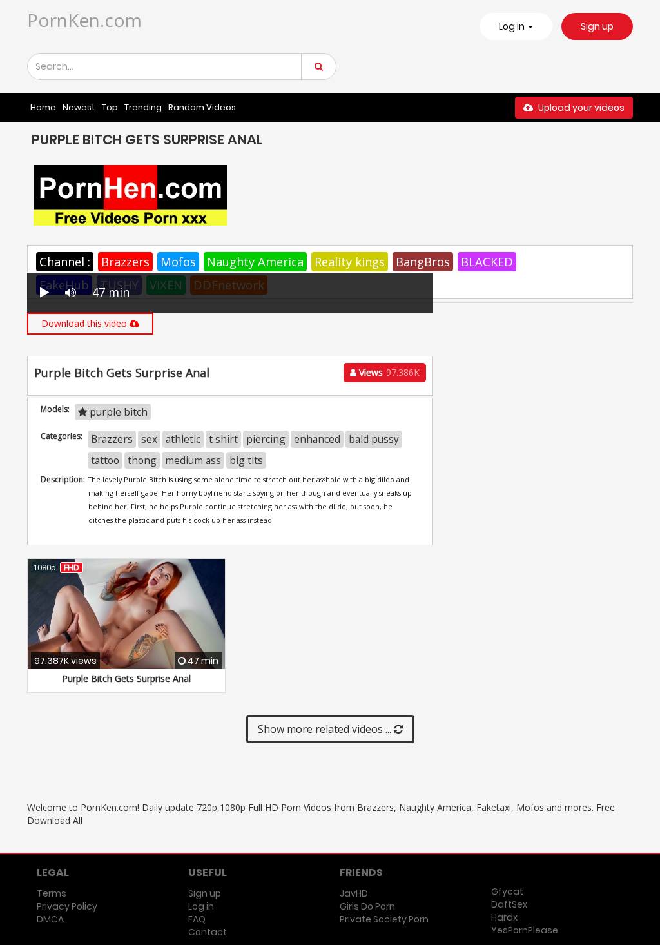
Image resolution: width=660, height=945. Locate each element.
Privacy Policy (67, 906)
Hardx (504, 917)
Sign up (597, 26)
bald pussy (374, 439)
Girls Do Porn (367, 906)
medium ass (193, 460)
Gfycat (507, 891)
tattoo (105, 460)
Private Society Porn (384, 919)
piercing (266, 439)
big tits (246, 460)
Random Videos (202, 107)
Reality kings (350, 261)
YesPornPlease (524, 930)
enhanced (317, 439)
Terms (51, 893)
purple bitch (117, 412)
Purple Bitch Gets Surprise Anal (126, 678)
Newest (79, 107)
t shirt (223, 439)
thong (142, 460)
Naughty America (255, 261)
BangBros (423, 261)
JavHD (354, 893)
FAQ (197, 919)
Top (110, 107)
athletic (183, 439)
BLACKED (487, 261)
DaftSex (509, 904)
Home (43, 107)
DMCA (50, 919)
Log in (201, 906)
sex (149, 439)
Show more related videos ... (326, 729)
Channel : (64, 261)
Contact (207, 932)
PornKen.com (84, 20)
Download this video (85, 323)
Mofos (178, 261)
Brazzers (125, 261)
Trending (143, 107)
